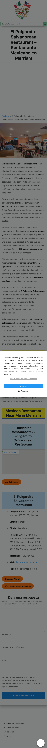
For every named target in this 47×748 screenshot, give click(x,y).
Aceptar (23, 386)
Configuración (23, 391)
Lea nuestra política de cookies (23, 379)
